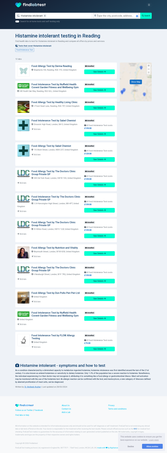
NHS (135, 429)
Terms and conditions (117, 409)
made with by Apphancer (108, 448)
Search (147, 16)
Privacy (111, 405)
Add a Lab (66, 412)
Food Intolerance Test (24, 50)
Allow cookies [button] (152, 446)
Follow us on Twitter (24, 410)
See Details (98, 72)
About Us (66, 405)
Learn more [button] (154, 440)
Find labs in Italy (22, 415)
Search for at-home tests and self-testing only (40, 21)
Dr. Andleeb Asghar (32, 387)
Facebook (38, 410)
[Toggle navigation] (149, 5)
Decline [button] (131, 446)
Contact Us (66, 409)
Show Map (135, 82)
